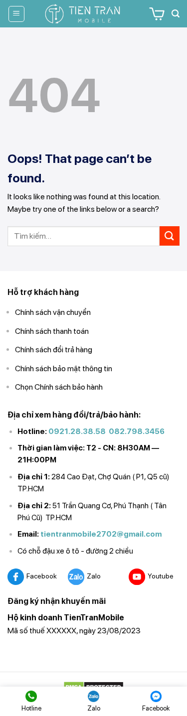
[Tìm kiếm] (176, 13)
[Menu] (16, 14)
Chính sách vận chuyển (53, 312)
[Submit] (170, 236)
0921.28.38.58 (77, 431)
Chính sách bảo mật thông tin (63, 368)
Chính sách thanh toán (52, 331)
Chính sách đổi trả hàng (53, 349)
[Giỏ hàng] (157, 13)
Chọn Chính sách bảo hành (59, 387)
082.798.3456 (137, 431)
